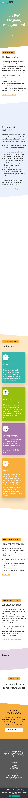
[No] (26, 792)
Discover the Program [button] (9, 94)
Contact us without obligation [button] (11, 640)
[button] (26, 2)
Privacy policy (16, 795)
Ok (10, 795)
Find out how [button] (14, 36)
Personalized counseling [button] (10, 189)
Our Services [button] (6, 574)
